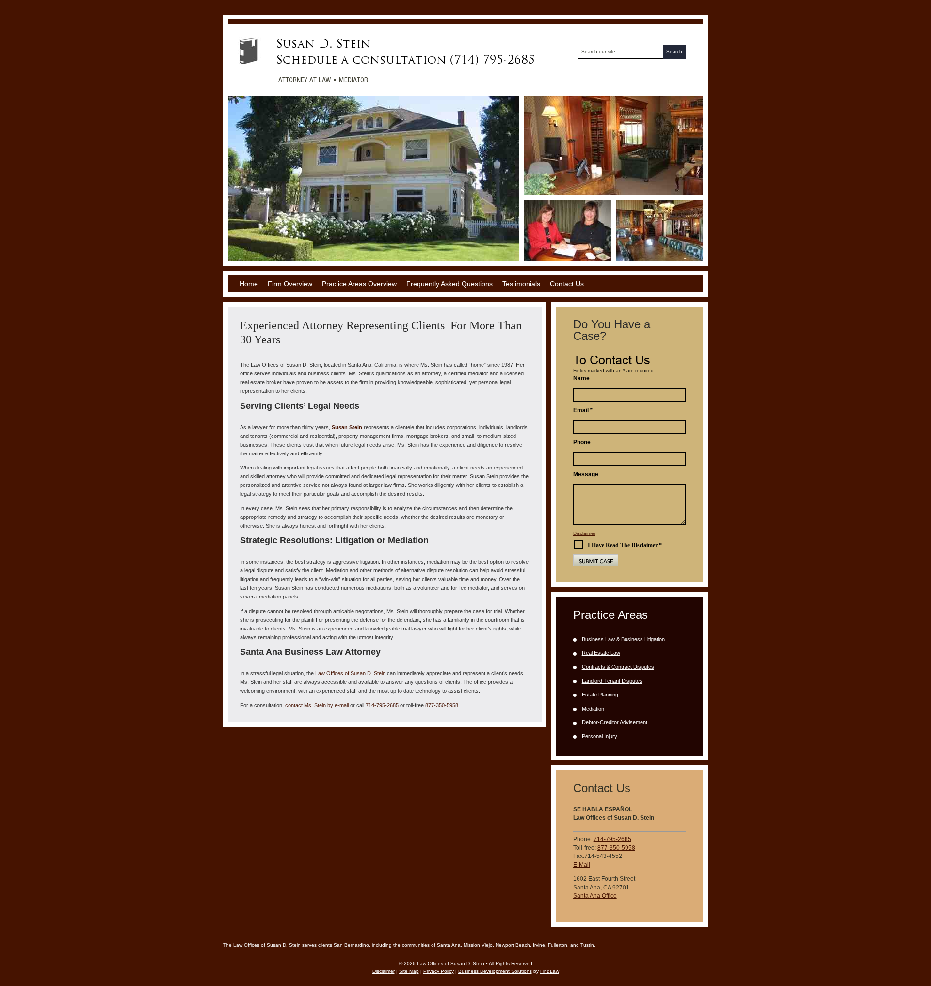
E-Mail (581, 864)
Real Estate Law (601, 653)
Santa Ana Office (595, 895)
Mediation (593, 708)
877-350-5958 (441, 705)
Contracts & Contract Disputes (618, 667)
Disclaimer (584, 533)
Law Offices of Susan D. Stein (450, 963)
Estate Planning (600, 694)
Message (585, 474)
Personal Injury (599, 736)
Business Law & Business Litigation (623, 639)
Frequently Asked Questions (449, 284)
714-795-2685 (382, 705)
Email (583, 410)
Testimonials (521, 284)
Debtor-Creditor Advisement (614, 722)
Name (581, 378)
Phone (582, 442)
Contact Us (567, 284)
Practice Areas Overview (359, 284)
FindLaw (549, 971)
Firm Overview (290, 284)
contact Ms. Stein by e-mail (317, 705)
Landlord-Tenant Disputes (612, 681)
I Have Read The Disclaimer (625, 545)
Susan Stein (347, 427)
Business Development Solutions (495, 971)
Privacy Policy (438, 971)
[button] (921, 915)
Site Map (409, 971)
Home (249, 284)
